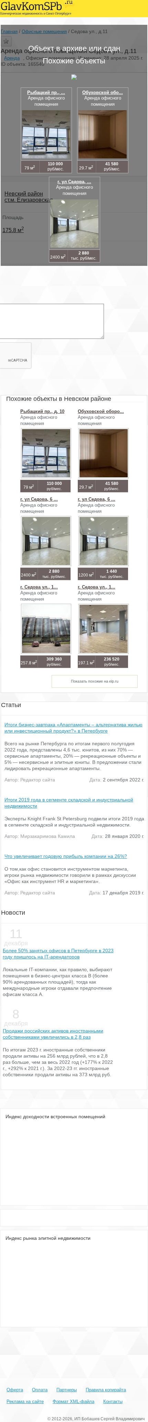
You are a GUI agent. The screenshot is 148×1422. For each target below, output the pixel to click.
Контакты (113, 1401)
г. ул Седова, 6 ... (39, 499)
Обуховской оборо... (101, 411)
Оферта (15, 1389)
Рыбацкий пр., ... (46, 92)
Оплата (39, 1389)
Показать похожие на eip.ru (94, 681)
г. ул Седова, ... (74, 181)
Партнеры (66, 1389)
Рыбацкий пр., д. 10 (42, 411)
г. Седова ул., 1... (39, 587)
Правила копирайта (106, 1389)
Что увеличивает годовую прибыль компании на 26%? (65, 856)
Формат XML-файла (73, 1401)
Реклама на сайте (25, 1401)
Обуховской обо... (102, 92)
